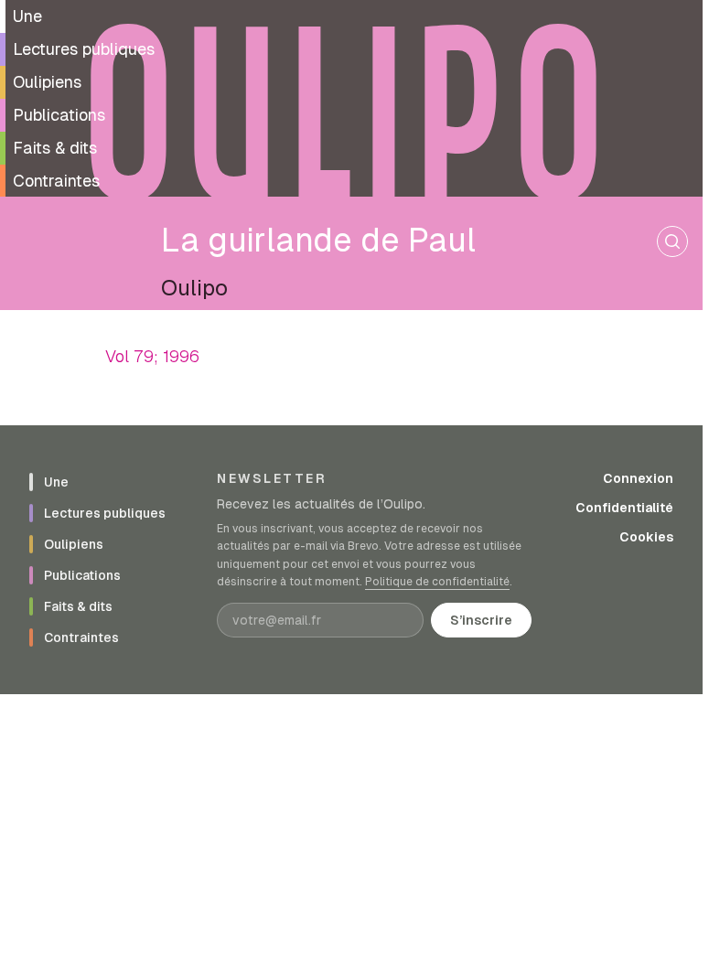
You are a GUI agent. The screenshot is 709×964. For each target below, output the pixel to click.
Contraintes (56, 180)
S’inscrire (481, 620)
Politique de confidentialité (437, 581)
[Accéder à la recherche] (672, 241)
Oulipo (194, 287)
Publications (59, 114)
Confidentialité (624, 507)
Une (27, 16)
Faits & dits (55, 147)
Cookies (646, 537)
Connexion (638, 478)
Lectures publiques (84, 49)
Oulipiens (47, 81)
